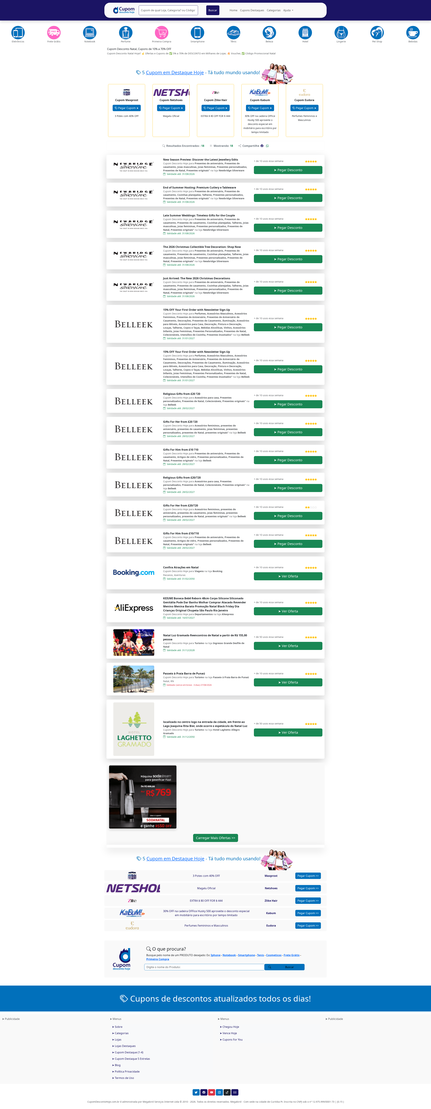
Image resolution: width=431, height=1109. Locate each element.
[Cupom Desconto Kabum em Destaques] (260, 92)
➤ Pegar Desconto (288, 170)
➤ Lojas (116, 1039)
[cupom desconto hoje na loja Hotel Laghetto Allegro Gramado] (134, 729)
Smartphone (246, 955)
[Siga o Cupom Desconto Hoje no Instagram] (219, 1092)
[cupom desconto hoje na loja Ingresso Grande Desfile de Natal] (134, 642)
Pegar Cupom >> (308, 876)
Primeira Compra (157, 959)
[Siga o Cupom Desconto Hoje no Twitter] (196, 1092)
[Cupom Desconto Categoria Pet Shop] (377, 32)
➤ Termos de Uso (123, 1078)
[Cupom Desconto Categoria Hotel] (305, 32)
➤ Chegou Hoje (229, 1027)
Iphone (215, 955)
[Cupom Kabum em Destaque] (132, 913)
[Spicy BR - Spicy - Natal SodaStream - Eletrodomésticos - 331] (142, 797)
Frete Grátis (292, 955)
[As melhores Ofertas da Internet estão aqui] (123, 10)
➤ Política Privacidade (126, 1071)
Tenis (260, 955)
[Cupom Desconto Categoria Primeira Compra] (161, 32)
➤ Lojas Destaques (124, 1046)
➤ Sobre (117, 1027)
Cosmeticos (273, 955)
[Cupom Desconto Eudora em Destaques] (304, 92)
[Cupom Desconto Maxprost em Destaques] (126, 92)
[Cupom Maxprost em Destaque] (132, 875)
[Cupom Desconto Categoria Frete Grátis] (54, 32)
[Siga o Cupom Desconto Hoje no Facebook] (203, 1092)
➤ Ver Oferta (288, 576)
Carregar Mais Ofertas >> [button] (215, 838)
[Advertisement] (54, 1049)
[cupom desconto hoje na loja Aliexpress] (134, 608)
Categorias (274, 10)
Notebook (229, 955)
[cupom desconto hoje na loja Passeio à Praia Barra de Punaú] (134, 679)
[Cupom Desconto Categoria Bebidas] (413, 32)
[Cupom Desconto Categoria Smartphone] (197, 32)
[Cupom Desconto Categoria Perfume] (126, 32)
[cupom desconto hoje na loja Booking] (134, 573)
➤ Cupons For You (231, 1039)
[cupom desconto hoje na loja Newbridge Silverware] (134, 167)
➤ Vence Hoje (228, 1033)
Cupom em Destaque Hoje (175, 72)
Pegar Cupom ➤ (128, 108)
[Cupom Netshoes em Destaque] (139, 888)
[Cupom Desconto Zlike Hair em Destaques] (215, 92)
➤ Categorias (120, 1033)
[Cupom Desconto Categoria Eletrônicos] (18, 32)
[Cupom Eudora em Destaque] (132, 925)
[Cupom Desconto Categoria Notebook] (90, 32)
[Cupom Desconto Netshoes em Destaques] (181, 92)
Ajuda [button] (287, 10)
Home (233, 10)
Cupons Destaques (252, 10)
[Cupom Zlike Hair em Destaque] (132, 900)
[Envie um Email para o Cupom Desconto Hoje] (234, 1092)
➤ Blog (116, 1065)
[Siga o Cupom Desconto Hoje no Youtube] (211, 1092)
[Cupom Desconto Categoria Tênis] (233, 32)
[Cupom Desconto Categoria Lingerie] (341, 32)
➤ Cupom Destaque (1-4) (127, 1052)
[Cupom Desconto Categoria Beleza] (269, 32)
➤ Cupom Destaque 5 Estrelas (131, 1059)
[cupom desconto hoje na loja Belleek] (134, 324)
